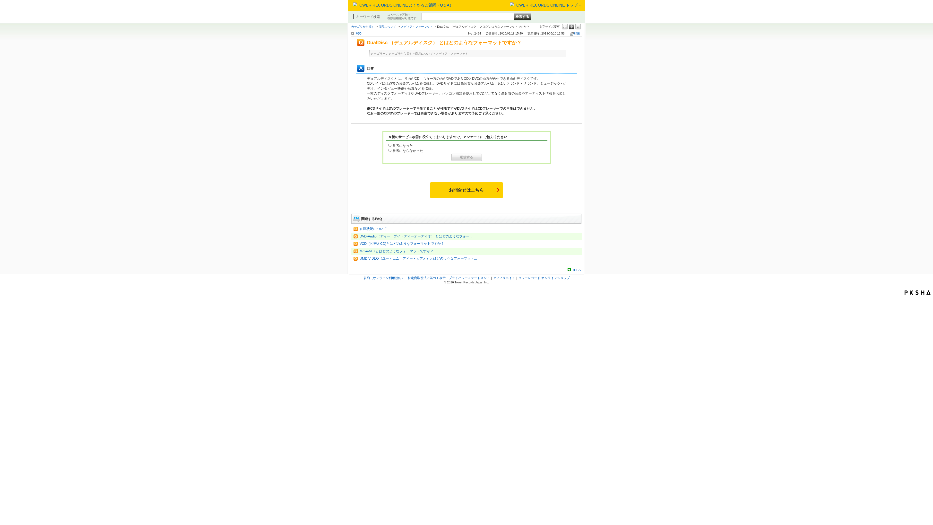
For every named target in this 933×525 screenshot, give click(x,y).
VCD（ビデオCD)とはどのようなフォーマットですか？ (402, 243)
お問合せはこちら (466, 190)
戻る (359, 33)
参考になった (402, 146)
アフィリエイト (504, 278)
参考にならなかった (407, 151)
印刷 (577, 33)
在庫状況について (373, 229)
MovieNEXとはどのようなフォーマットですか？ (396, 251)
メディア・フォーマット (417, 26)
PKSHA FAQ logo (918, 292)
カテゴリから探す (362, 26)
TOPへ (576, 269)
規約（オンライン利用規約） (384, 278)
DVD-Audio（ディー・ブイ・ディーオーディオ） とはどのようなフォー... (416, 236)
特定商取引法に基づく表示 (427, 278)
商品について (387, 26)
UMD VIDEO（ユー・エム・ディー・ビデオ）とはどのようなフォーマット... (418, 258)
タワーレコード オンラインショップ (544, 278)
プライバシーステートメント (469, 278)
